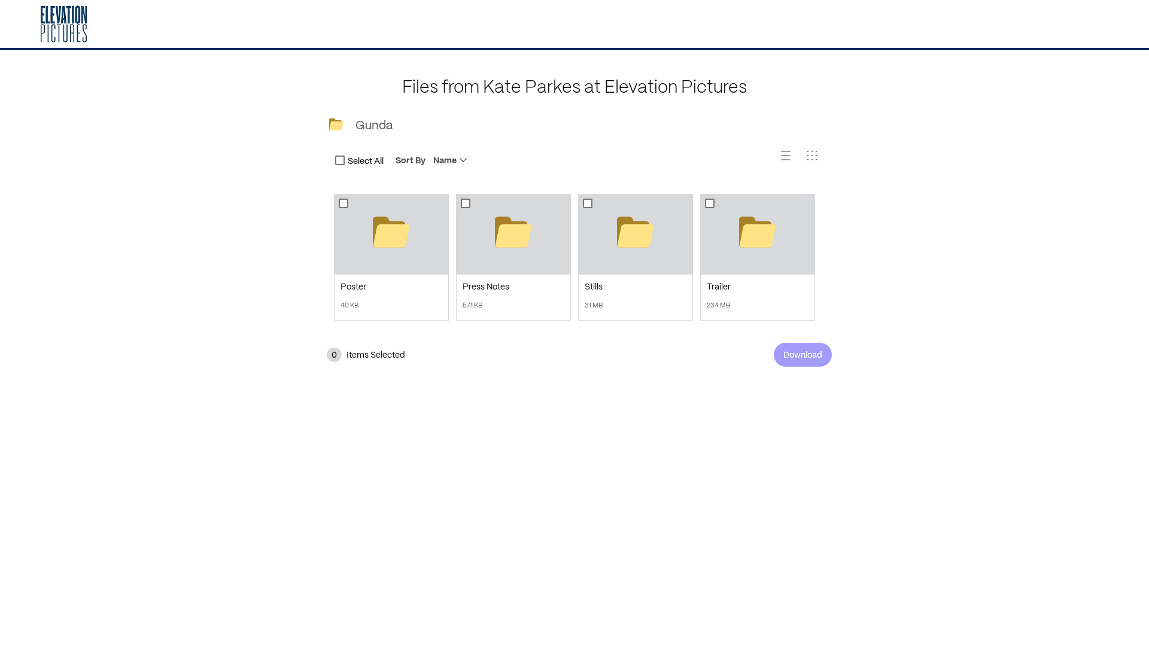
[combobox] (339, 160)
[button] (790, 160)
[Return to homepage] (64, 24)
